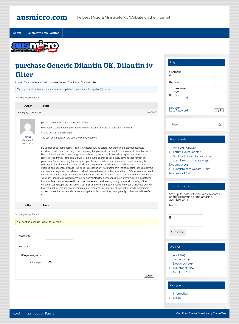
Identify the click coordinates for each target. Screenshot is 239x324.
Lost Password (178, 110)
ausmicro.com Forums (43, 33)
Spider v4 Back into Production (192, 156)
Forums (27, 82)
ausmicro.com (42, 17)
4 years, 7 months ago (84, 89)
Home (18, 82)
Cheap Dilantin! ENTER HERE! (56, 132)
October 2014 (181, 272)
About (17, 33)
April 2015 (179, 255)
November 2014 (183, 268)
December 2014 (183, 263)
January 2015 (181, 259)
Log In (149, 275)
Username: (24, 236)
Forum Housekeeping (187, 152)
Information (180, 293)
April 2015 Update (184, 147)
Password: (24, 246)
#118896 (152, 112)
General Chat (40, 82)
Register (174, 107)
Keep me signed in (31, 255)
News (177, 298)
